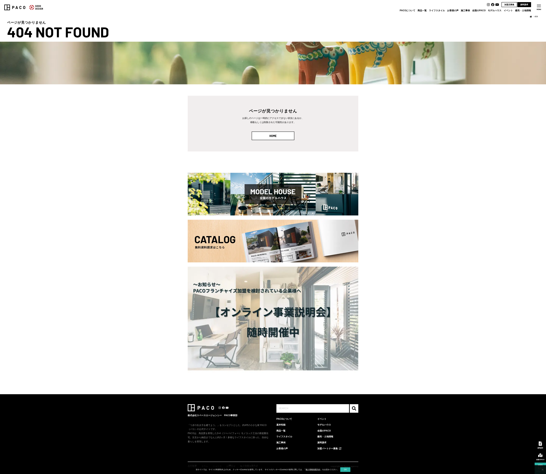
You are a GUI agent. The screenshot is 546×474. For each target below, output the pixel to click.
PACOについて (407, 10)
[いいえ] (542, 469)
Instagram (488, 4)
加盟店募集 (509, 4)
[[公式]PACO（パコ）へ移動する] (531, 17)
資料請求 (524, 4)
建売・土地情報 (523, 10)
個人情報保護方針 (313, 469)
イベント (508, 10)
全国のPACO (479, 10)
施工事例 (465, 10)
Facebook (493, 4)
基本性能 (281, 425)
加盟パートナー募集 (327, 448)
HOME (273, 136)
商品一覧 (422, 10)
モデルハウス (494, 10)
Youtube (497, 4)
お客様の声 (453, 10)
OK (345, 469)
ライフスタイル (437, 10)
